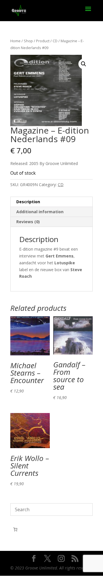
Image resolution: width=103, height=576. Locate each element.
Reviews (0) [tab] (28, 221)
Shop (28, 40)
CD (55, 40)
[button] (83, 64)
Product (42, 40)
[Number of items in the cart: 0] (15, 529)
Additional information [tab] (40, 211)
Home (15, 40)
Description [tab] (28, 201)
